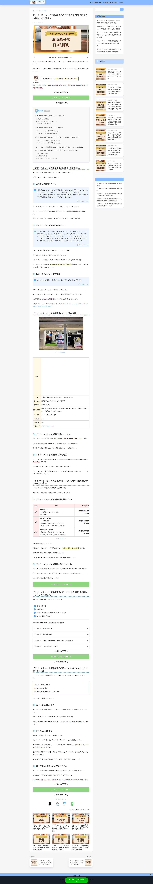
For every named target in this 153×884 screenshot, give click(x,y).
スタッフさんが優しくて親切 (44, 123)
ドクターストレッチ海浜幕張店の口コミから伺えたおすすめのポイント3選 (56, 150)
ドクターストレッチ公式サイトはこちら (76, 879)
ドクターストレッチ (95, 2)
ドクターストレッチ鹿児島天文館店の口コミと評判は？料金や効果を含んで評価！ (109, 43)
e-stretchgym (107, 2)
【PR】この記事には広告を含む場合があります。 (60, 57)
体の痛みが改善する (41, 156)
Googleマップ (84, 201)
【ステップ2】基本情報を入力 (43, 634)
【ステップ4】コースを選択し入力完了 (46, 646)
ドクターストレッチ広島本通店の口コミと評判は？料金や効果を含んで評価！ (109, 51)
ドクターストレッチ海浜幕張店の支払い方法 (48, 143)
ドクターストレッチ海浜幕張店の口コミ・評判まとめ (50, 115)
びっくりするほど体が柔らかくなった (46, 121)
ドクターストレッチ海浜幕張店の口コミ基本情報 (49, 127)
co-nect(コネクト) (117, 2)
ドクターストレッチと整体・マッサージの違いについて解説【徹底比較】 (109, 22)
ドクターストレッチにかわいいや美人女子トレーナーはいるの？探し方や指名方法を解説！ (109, 35)
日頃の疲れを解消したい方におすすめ (46, 158)
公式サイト (63, 352)
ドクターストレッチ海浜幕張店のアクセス (47, 131)
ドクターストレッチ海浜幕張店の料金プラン (48, 140)
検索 (122, 9)
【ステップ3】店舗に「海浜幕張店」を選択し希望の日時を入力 (53, 640)
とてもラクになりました (42, 119)
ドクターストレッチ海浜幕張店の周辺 (46, 133)
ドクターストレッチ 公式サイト (61, 98)
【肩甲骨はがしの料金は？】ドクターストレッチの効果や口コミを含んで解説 (109, 28)
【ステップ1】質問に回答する (43, 628)
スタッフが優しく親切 (42, 153)
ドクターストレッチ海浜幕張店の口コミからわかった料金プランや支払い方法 (57, 137)
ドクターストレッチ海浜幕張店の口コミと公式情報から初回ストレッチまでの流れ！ (59, 147)
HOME (77, 876)
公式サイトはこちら (47, 426)
